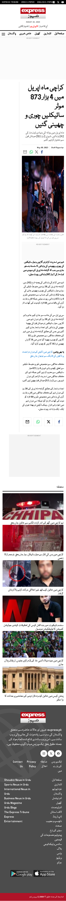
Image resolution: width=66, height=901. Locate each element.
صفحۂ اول (59, 34)
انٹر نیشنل (57, 798)
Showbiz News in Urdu (17, 780)
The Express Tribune (16, 812)
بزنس (59, 853)
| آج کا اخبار (43, 26)
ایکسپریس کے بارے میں (56, 766)
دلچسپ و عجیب (54, 821)
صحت (58, 826)
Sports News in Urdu (16, 785)
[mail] (27, 421)
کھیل (37, 34)
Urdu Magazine (13, 803)
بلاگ (59, 849)
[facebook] (59, 421)
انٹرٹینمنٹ (56, 808)
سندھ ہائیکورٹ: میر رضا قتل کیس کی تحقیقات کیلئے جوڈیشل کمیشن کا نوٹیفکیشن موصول (33, 627)
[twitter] (48, 421)
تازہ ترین (47, 34)
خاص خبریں (25, 34)
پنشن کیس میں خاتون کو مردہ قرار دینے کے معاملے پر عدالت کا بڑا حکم (34, 698)
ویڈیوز (59, 858)
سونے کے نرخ (56, 831)
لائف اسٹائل (56, 812)
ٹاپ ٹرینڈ (57, 817)
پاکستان (12, 34)
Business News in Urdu (17, 798)
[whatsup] (38, 421)
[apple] (45, 874)
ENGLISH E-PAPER (45, 2)
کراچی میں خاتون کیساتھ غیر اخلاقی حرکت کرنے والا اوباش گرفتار (35, 592)
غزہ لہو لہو (57, 789)
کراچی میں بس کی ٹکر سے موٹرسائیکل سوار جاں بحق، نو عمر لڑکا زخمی (33, 556)
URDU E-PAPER (28, 2)
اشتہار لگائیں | (24, 26)
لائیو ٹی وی (34, 26)
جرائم (59, 863)
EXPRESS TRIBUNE (10, 2)
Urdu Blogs (10, 808)
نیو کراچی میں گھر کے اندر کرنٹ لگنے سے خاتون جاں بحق (36, 523)
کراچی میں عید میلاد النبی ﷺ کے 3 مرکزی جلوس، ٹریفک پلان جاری (33, 663)
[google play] (21, 874)
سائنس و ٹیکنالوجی (52, 844)
